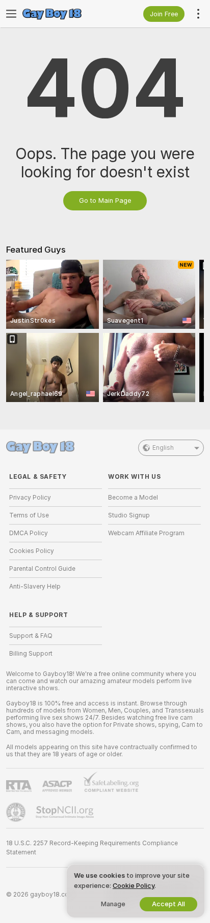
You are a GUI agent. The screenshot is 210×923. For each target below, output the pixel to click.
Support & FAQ (30, 635)
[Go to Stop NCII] (66, 812)
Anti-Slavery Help (35, 586)
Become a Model (133, 497)
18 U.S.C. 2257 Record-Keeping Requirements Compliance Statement (92, 848)
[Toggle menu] (11, 13)
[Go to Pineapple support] (17, 812)
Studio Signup (129, 515)
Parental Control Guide (42, 568)
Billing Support (30, 653)
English (163, 447)
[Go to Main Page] (63, 13)
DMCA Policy (28, 533)
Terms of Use (29, 515)
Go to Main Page (105, 200)
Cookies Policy (31, 551)
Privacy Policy (30, 497)
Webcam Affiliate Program (146, 533)
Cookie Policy (133, 885)
